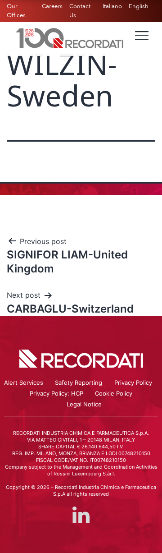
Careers (52, 6)
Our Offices (16, 10)
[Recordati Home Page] (70, 37)
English (138, 6)
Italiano (112, 6)
